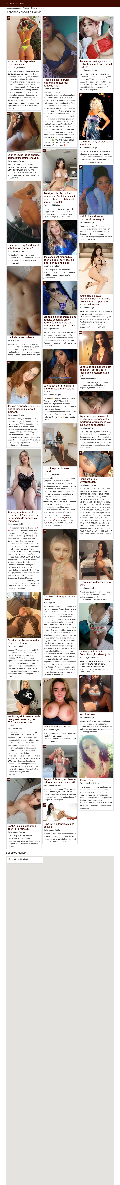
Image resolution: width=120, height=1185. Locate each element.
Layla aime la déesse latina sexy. (95, 583)
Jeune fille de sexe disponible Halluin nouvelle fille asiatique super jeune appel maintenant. (95, 300)
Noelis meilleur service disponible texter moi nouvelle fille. (56, 82)
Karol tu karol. (88, 714)
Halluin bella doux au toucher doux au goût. (92, 218)
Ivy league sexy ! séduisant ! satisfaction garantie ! (24, 246)
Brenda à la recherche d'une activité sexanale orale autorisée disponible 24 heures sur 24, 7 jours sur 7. (59, 321)
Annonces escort (13, 8)
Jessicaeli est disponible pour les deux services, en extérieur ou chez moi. (58, 259)
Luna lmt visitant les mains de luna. (58, 825)
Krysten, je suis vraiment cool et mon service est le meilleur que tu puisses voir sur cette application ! (95, 420)
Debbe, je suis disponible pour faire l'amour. (22, 827)
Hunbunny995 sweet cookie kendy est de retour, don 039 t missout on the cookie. (24, 721)
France (26, 8)
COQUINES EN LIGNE (15, 3)
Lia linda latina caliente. (21, 337)
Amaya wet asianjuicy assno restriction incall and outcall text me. (96, 64)
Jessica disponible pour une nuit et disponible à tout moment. (24, 409)
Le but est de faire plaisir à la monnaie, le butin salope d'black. (59, 388)
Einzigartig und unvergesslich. (88, 480)
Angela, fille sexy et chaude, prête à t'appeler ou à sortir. (59, 781)
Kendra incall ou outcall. (57, 726)
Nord (33, 8)
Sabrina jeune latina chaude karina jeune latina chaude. (24, 156)
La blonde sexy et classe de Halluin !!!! (96, 143)
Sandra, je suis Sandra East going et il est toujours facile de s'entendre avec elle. (95, 371)
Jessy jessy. (87, 780)
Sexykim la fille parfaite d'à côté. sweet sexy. (23, 642)
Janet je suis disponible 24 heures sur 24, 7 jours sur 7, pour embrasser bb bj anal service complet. (59, 198)
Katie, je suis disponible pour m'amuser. (21, 63)
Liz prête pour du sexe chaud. (56, 470)
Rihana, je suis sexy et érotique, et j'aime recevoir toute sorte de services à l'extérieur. (23, 516)
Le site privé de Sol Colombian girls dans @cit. (95, 653)
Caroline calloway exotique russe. (59, 598)
